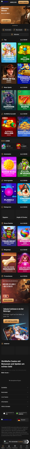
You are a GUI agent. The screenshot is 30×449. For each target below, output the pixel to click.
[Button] (16, 300)
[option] (6, 30)
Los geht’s (6, 21)
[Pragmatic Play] (8, 350)
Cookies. (20, 441)
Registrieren (23, 2)
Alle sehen (23, 39)
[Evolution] (22, 350)
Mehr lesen (4, 372)
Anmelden (13, 2)
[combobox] (23, 420)
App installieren (11, 321)
